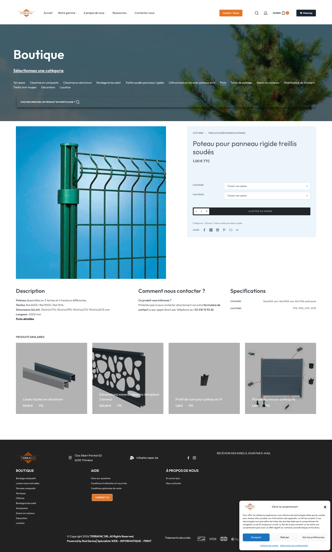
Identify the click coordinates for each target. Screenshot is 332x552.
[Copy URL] (237, 230)
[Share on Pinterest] (224, 230)
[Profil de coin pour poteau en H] (204, 378)
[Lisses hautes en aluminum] (51, 378)
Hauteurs (198, 194)
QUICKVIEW (59, 393)
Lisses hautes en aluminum (43, 399)
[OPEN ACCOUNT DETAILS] (266, 13)
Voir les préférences (313, 537)
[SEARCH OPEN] (257, 13)
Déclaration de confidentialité (294, 545)
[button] (325, 506)
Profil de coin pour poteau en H (199, 399)
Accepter (256, 537)
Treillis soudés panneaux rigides (226, 133)
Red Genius (89, 541)
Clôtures (198, 133)
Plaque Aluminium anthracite (273, 399)
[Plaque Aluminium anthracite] (280, 378)
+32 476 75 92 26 (203, 309)
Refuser (284, 537)
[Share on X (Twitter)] (211, 230)
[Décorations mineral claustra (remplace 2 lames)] (127, 378)
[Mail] (230, 230)
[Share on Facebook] (204, 230)
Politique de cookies (269, 545)
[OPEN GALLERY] (91, 202)
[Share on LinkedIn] (217, 230)
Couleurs (198, 185)
